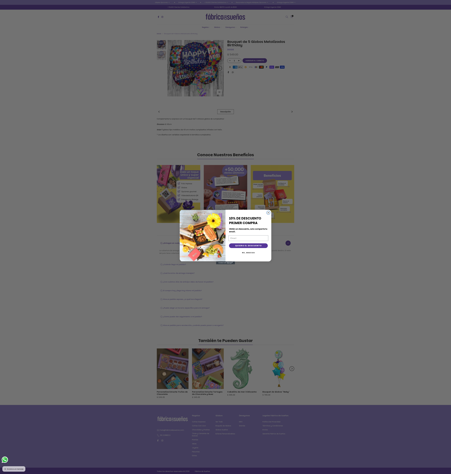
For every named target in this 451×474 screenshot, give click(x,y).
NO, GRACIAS (248, 253)
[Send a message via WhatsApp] (5, 459)
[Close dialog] (268, 212)
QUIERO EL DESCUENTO (248, 245)
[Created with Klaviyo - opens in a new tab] (225, 262)
